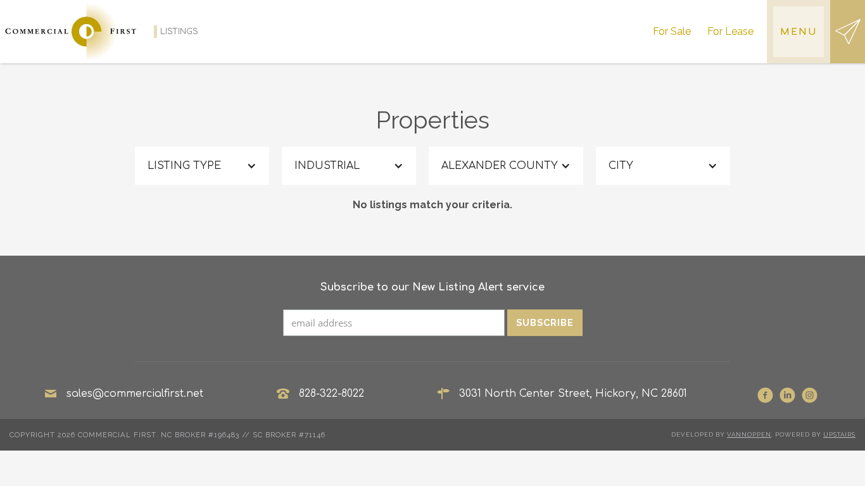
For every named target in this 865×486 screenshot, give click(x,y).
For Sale (672, 31)
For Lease (730, 31)
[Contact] (847, 31)
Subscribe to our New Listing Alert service (432, 287)
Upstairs (839, 434)
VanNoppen (749, 434)
